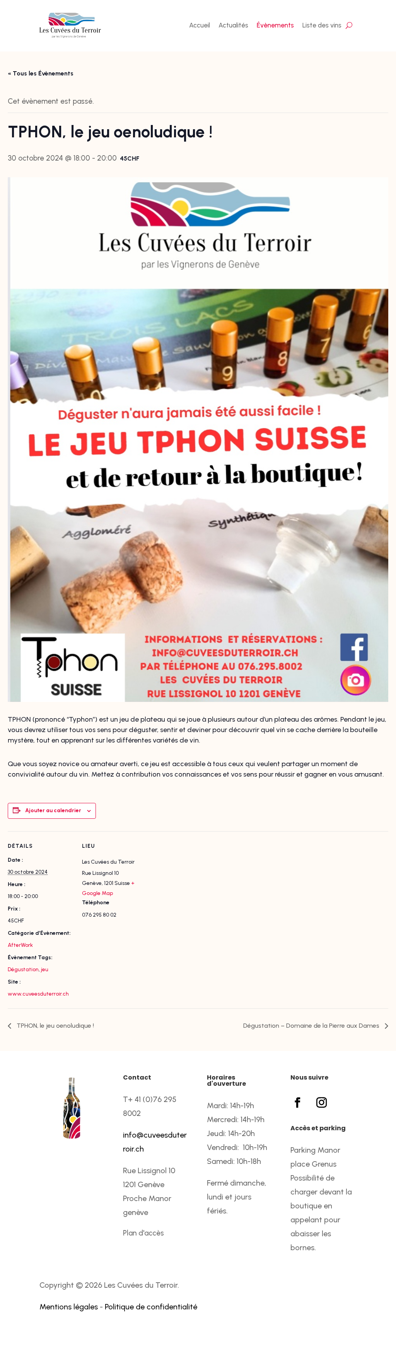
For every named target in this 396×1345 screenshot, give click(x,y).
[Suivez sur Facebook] (297, 1102)
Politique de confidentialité (151, 1306)
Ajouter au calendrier (53, 810)
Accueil (199, 25)
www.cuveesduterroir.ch (38, 994)
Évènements (275, 25)
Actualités (233, 25)
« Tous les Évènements (40, 73)
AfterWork (20, 945)
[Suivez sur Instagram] (321, 1102)
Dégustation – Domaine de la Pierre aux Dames (312, 1025)
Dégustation (23, 969)
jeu (44, 969)
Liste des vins (321, 25)
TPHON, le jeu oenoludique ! (54, 1025)
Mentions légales (68, 1306)
